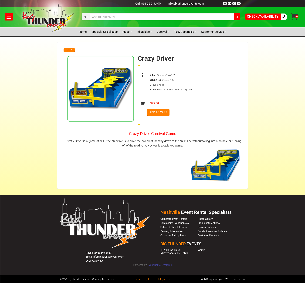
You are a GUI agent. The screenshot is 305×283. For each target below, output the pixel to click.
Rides (126, 31)
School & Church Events (173, 227)
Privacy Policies (207, 227)
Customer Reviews (208, 235)
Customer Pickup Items (173, 235)
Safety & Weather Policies (212, 231)
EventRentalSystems (159, 279)
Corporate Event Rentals (173, 218)
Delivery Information (171, 231)
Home (83, 31)
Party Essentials (184, 31)
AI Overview (96, 260)
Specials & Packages (105, 31)
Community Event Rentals (174, 223)
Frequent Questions (209, 223)
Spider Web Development (231, 279)
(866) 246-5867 (103, 252)
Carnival (162, 31)
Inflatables (143, 31)
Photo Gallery (205, 218)
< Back (68, 50)
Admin (201, 250)
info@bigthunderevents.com (186, 3)
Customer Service (213, 31)
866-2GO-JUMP (151, 3)
